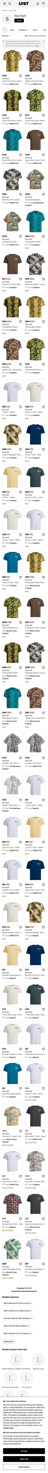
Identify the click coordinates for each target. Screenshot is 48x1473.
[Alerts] (37, 3)
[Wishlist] (43, 3)
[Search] (9, 3)
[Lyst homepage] (24, 3)
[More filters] (4, 30)
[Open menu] (4, 3)
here (37, 46)
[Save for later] (20, 76)
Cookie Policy (8, 1428)
